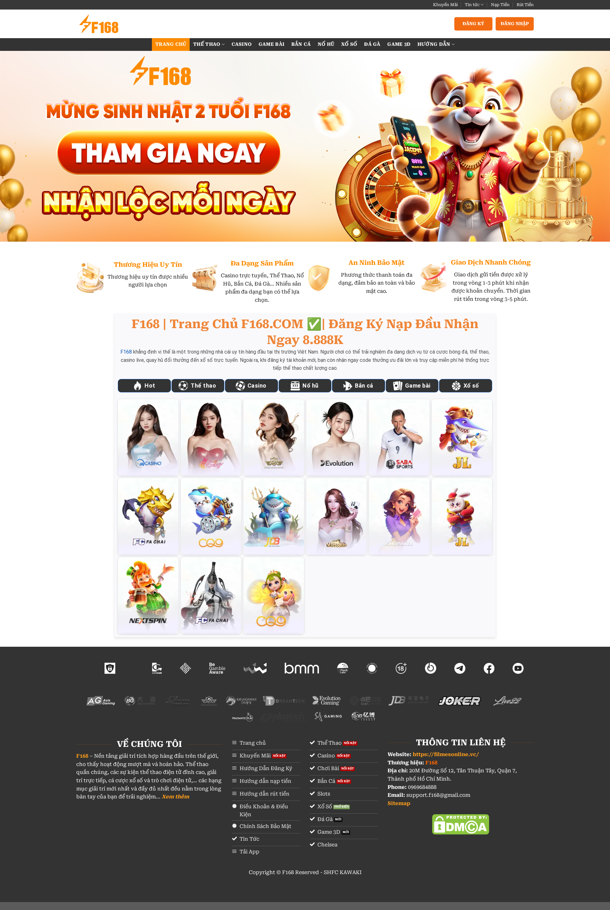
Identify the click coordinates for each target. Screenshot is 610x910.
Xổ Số (349, 44)
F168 (126, 352)
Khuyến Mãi (445, 4)
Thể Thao (206, 44)
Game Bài (271, 44)
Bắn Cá (301, 44)
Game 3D (398, 44)
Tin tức (472, 4)
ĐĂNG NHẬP (515, 23)
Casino (242, 44)
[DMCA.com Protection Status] (460, 824)
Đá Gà (372, 44)
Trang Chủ (170, 44)
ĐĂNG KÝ (473, 23)
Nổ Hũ (326, 44)
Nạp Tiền (500, 4)
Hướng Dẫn (434, 44)
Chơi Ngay (148, 436)
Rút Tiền (525, 4)
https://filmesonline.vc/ (446, 754)
